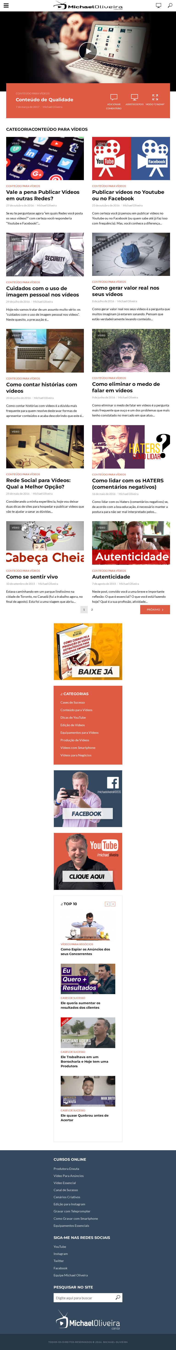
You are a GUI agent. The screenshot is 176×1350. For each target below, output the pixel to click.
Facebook (60, 1268)
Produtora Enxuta (66, 1169)
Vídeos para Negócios (77, 944)
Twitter (59, 1261)
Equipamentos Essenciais (71, 1225)
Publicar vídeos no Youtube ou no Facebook (128, 195)
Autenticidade (111, 577)
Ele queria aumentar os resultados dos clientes (80, 1005)
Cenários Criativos (67, 1197)
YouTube (60, 1247)
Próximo (153, 609)
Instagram (61, 1254)
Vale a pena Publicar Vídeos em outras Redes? (43, 195)
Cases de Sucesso (73, 998)
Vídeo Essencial (65, 1183)
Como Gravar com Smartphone (76, 1218)
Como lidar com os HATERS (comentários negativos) (128, 484)
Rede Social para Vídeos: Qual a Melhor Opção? (38, 483)
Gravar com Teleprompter (72, 1211)
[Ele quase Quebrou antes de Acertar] (88, 1091)
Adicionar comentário (113, 106)
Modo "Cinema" (155, 104)
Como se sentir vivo (32, 577)
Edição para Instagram (69, 1204)
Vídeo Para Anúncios (69, 1176)
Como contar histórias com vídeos (41, 388)
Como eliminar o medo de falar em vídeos (126, 387)
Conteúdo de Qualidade (44, 99)
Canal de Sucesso (66, 1190)
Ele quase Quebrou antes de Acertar (85, 1117)
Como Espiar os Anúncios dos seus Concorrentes (85, 951)
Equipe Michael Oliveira (71, 1275)
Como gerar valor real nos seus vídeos (125, 291)
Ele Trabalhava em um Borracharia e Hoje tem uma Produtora (84, 1061)
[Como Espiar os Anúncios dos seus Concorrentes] (88, 925)
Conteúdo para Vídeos (33, 93)
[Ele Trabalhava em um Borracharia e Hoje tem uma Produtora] (88, 1032)
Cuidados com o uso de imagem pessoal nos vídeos (42, 291)
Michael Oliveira (52, 107)
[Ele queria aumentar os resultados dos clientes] (88, 979)
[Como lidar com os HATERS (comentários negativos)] (131, 447)
